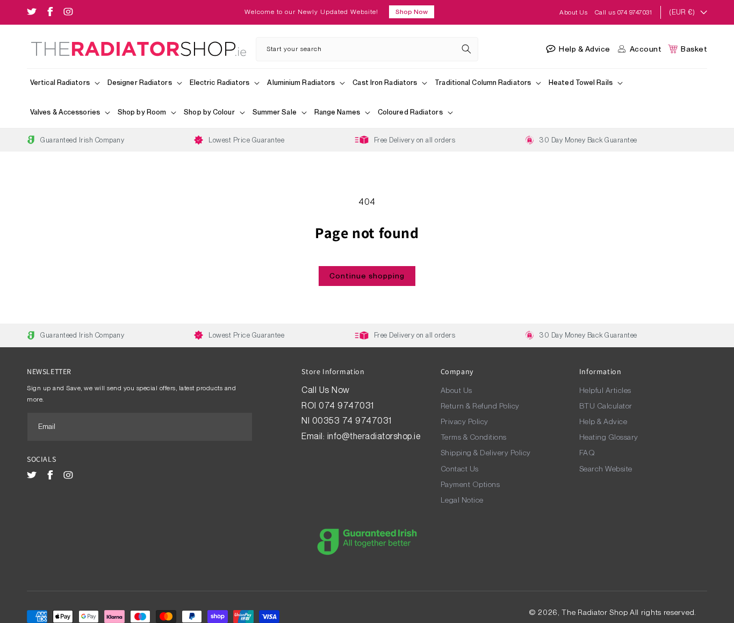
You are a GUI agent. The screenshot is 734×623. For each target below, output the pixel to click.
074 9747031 (347, 405)
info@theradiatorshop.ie (374, 436)
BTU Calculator (605, 406)
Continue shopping (367, 275)
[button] (65, 83)
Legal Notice (462, 500)
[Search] (466, 49)
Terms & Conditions (474, 437)
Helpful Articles (605, 390)
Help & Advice (603, 421)
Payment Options (470, 484)
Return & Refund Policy (480, 406)
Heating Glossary (608, 437)
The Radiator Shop (595, 612)
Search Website (605, 468)
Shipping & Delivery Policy (486, 452)
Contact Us (460, 468)
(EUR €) (682, 12)
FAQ (587, 452)
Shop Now (411, 12)
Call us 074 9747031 (623, 12)
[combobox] (367, 49)
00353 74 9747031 (352, 421)
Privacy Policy (464, 421)
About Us (574, 12)
